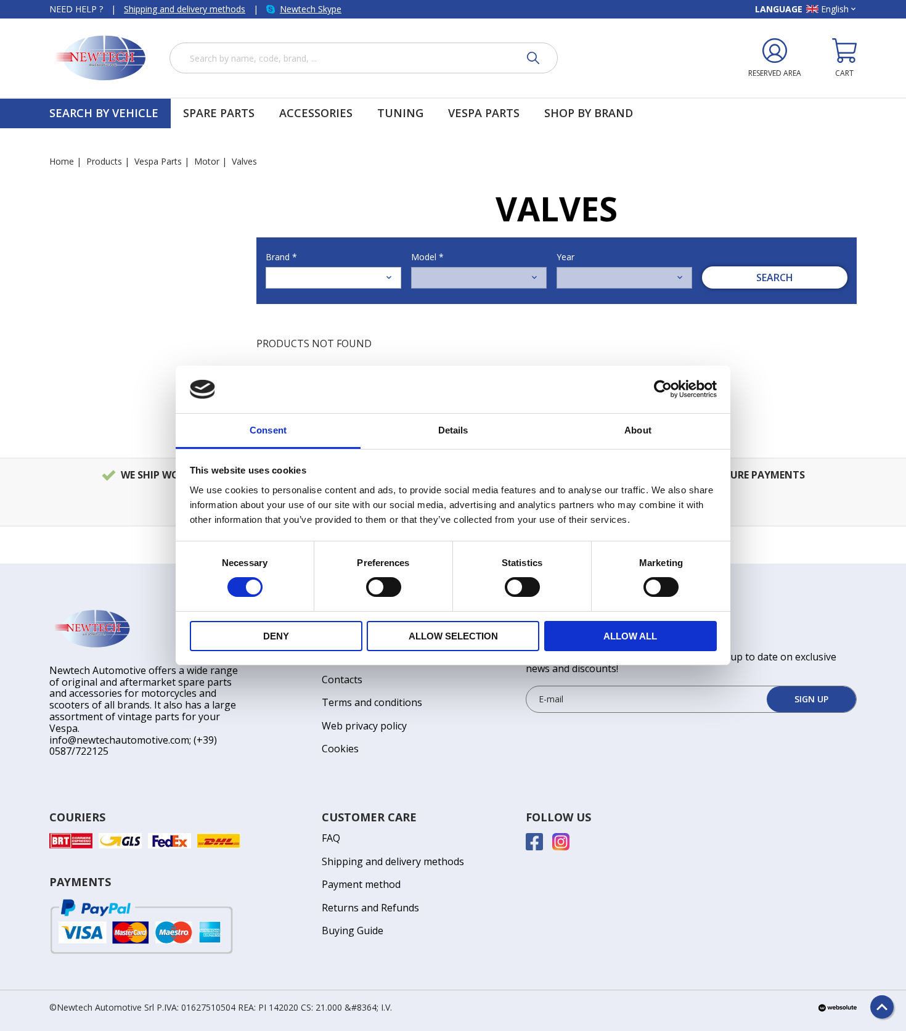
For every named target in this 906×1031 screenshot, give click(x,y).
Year (565, 256)
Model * (427, 256)
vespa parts (158, 161)
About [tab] (637, 430)
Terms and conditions (372, 702)
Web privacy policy (364, 726)
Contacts (342, 679)
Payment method (361, 884)
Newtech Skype (310, 9)
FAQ (331, 838)
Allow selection (453, 636)
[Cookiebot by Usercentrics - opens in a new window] (663, 389)
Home (61, 161)
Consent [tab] (268, 430)
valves (244, 161)
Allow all (630, 636)
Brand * (281, 256)
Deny (276, 636)
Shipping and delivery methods (184, 9)
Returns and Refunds (370, 907)
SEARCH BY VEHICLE (103, 113)
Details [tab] (453, 430)
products (104, 161)
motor (206, 161)
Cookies (340, 748)
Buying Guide (352, 930)
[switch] (383, 587)
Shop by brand (588, 113)
